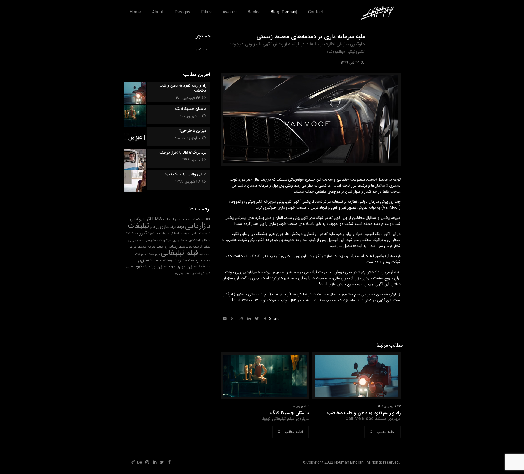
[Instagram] (147, 462)
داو (139, 240)
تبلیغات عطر (162, 233)
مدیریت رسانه (175, 260)
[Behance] (140, 462)
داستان (206, 240)
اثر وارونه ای (140, 219)
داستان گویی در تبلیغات (173, 240)
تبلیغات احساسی (200, 233)
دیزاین (132, 240)
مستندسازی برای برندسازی (183, 266)
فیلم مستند (153, 254)
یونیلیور (179, 273)
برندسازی (168, 226)
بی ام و (154, 227)
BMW (157, 219)
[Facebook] (169, 462)
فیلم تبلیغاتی (179, 253)
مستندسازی (150, 260)
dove (169, 219)
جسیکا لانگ (132, 233)
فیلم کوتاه (140, 254)
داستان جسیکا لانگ (285, 415)
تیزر (143, 233)
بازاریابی (197, 225)
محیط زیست (199, 260)
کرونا (138, 266)
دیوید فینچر (185, 247)
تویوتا (151, 233)
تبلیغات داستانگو (180, 233)
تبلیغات (138, 226)
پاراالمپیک (149, 266)
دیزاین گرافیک (201, 247)
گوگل (188, 273)
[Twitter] (162, 462)
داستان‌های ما (150, 240)
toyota (176, 219)
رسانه (173, 246)
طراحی (133, 247)
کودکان (196, 273)
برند (180, 227)
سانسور (142, 247)
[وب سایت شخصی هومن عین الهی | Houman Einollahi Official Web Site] (377, 12)
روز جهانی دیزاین (158, 247)
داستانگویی (194, 240)
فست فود (204, 254)
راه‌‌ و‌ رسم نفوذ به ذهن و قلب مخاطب (364, 415)
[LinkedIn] (154, 462)
